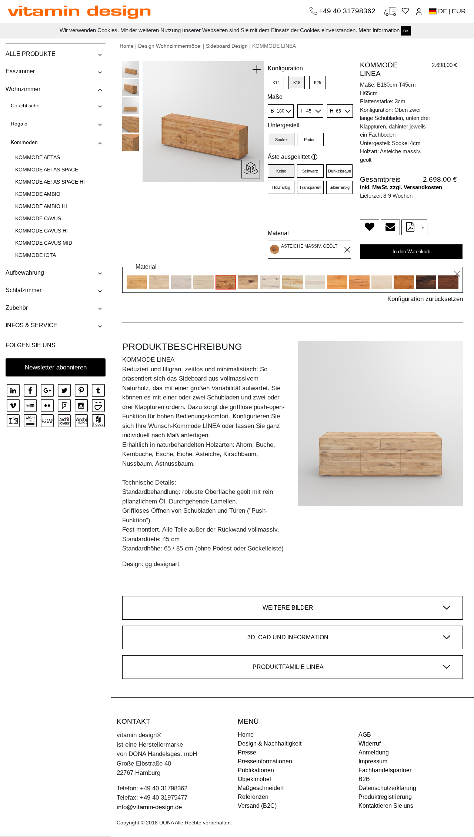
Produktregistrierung (385, 797)
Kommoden (24, 142)
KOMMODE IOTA (35, 255)
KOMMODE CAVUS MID (43, 243)
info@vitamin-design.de (149, 807)
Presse (247, 752)
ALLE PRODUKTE (31, 54)
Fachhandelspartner (384, 770)
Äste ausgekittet (289, 157)
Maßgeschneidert (261, 788)
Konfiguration (285, 68)
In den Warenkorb (411, 251)
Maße (275, 97)
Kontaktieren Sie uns (385, 806)
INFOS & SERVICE (31, 325)
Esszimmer (20, 71)
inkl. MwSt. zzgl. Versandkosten (401, 187)
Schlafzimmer (23, 290)
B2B (364, 779)
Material (278, 233)
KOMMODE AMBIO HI (41, 206)
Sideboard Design (227, 46)
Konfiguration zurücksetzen (425, 298)
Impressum (372, 761)
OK (406, 31)
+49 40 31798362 (348, 11)
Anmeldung (373, 752)
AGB (364, 734)
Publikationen (256, 770)
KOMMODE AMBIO (37, 194)
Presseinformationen (265, 761)
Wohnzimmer (23, 89)
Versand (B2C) (257, 806)
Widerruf (369, 743)
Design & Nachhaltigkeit (269, 743)
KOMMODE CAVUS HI (41, 231)
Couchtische (25, 105)
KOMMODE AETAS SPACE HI (50, 182)
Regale (19, 124)
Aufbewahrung (25, 272)
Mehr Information (379, 30)
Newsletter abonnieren (56, 367)
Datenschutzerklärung (387, 788)
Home (127, 46)
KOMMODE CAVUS (38, 218)
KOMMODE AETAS (37, 157)
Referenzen (253, 797)
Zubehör (17, 308)
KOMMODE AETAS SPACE (46, 170)
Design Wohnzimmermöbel (169, 46)
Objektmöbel (254, 779)
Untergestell (284, 125)
